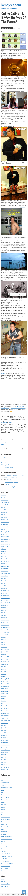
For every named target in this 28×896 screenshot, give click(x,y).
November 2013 (5, 524)
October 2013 (4, 527)
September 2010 (5, 603)
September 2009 (5, 632)
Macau (3, 822)
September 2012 (5, 544)
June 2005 (3, 757)
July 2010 (3, 608)
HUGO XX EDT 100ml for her (18, 408)
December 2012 (5, 536)
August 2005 (4, 752)
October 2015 (4, 500)
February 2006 (5, 737)
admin (14, 25)
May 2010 (3, 612)
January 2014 (4, 519)
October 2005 (4, 747)
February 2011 (5, 590)
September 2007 (5, 691)
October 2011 (4, 571)
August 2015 (4, 505)
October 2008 (4, 659)
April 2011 (3, 585)
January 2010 (4, 622)
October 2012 (4, 541)
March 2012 (4, 559)
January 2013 (4, 534)
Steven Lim (22, 207)
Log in (2, 879)
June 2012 (3, 551)
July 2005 (3, 755)
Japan (2, 814)
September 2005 (5, 750)
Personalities (4, 831)
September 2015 (5, 502)
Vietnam (3, 871)
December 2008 (5, 654)
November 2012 (5, 539)
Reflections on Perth (6, 839)
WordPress (14, 894)
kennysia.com (11, 5)
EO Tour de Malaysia (10, 487)
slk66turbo (4, 422)
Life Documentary (5, 819)
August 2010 (4, 605)
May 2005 (3, 760)
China (2, 785)
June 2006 (3, 728)
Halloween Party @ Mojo (20, 443)
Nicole (3, 373)
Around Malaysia (5, 777)
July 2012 (3, 549)
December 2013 (5, 522)
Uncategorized (5, 861)
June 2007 (3, 698)
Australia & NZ (5, 782)
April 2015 (3, 510)
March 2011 (4, 588)
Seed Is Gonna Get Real (7, 467)
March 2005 (4, 764)
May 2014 (3, 514)
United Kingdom (5, 866)
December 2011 (5, 566)
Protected (3, 834)
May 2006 (3, 730)
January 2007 (4, 710)
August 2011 (4, 576)
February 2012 (5, 561)
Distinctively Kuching (6, 787)
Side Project (4, 844)
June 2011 (3, 581)
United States (4, 868)
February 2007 (5, 708)
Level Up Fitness (5, 817)
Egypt (2, 790)
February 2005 (5, 767)
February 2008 (5, 679)
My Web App (4, 824)
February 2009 (5, 649)
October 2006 (4, 718)
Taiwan (3, 849)
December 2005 (5, 742)
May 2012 (3, 554)
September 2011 (5, 573)
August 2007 (4, 693)
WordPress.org (5, 886)
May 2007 (3, 701)
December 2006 (5, 713)
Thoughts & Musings (6, 856)
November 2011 (5, 568)
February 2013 (5, 532)
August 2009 (4, 635)
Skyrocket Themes (22, 894)
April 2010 (3, 615)
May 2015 (3, 507)
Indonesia (3, 807)
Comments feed (5, 884)
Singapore (4, 846)
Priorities (3, 462)
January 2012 (4, 563)
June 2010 (3, 610)
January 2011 (4, 593)
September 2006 (5, 720)
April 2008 (3, 674)
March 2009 (4, 647)
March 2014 (4, 517)
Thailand (3, 851)
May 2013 (3, 529)
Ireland (3, 809)
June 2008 (3, 669)
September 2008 (5, 661)
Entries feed (4, 881)
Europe (3, 795)
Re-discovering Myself (6, 836)
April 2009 (3, 644)
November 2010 (5, 598)
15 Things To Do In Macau (7, 465)
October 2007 (4, 688)
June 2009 (3, 639)
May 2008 (3, 671)
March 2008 (4, 676)
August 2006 (4, 723)
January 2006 (4, 740)
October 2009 (4, 630)
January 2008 (4, 681)
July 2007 (3, 696)
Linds (10, 422)
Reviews (3, 841)
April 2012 (3, 556)
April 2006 (3, 733)
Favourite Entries (5, 800)
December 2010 (5, 595)
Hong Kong (4, 804)
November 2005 (5, 745)
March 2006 (4, 735)
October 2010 (4, 600)
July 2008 (3, 666)
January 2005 (4, 769)
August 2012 (4, 546)
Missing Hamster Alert (6, 443)
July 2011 (3, 578)
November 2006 (5, 715)
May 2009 (3, 642)
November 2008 (5, 657)
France (3, 802)
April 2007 (3, 703)
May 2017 (3, 495)
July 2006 (3, 725)
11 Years (3, 460)
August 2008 (4, 664)
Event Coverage (5, 797)
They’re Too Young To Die (11, 482)
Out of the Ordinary (6, 827)
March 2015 (4, 512)
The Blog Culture (5, 853)
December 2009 (5, 625)
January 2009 (4, 652)
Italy (2, 812)
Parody (3, 829)
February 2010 (5, 620)
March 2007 (4, 706)
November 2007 (5, 686)
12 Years (3, 457)
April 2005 (3, 762)
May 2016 (3, 497)
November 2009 (5, 627)
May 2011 (3, 583)
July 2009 (3, 637)
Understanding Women (7, 28)
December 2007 (5, 684)
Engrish (3, 792)
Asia (2, 780)
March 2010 (4, 617)
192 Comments (18, 28)
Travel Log (4, 858)
